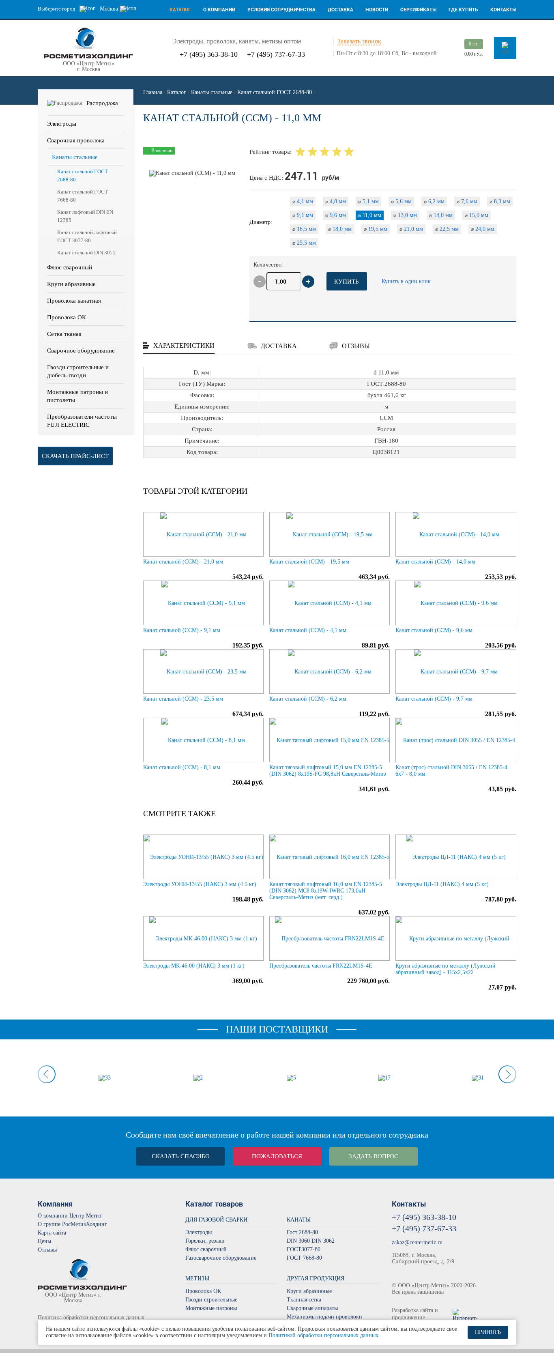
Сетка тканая (64, 334)
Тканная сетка (304, 1300)
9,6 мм (335, 215)
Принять (488, 1332)
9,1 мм (302, 215)
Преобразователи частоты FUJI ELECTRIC (82, 420)
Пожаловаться (277, 1156)
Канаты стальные (75, 157)
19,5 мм (375, 229)
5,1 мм (368, 201)
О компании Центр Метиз (69, 1216)
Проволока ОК (66, 317)
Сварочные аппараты (312, 1308)
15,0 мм (476, 215)
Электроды (61, 123)
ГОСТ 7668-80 (304, 1258)
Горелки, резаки (205, 1241)
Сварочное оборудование (81, 350)
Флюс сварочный (69, 267)
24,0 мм (482, 229)
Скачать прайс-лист (75, 456)
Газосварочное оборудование (220, 1258)
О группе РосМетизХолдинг (72, 1224)
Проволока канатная (74, 300)
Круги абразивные (71, 284)
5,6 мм (401, 201)
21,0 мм (411, 229)
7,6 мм (467, 201)
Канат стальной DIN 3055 (86, 253)
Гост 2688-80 (302, 1232)
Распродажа (102, 103)
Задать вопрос (373, 1156)
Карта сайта (52, 1233)
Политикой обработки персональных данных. (324, 1335)
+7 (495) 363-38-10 (209, 54)
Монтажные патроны (211, 1308)
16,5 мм (304, 229)
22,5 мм (447, 229)
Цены (44, 1241)
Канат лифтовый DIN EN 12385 (85, 216)
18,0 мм (340, 229)
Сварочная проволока (76, 140)
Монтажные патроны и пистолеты (77, 396)
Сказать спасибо (181, 1156)
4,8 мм (335, 201)
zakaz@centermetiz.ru (417, 1242)
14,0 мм (441, 215)
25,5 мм (304, 243)
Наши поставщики (277, 1029)
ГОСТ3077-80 (303, 1249)
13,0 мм (405, 215)
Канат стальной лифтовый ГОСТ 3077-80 (87, 236)
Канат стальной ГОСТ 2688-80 (82, 175)
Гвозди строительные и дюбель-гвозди (78, 371)
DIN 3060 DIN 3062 (311, 1241)
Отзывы (47, 1250)
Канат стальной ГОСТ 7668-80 (82, 196)
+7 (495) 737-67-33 (276, 54)
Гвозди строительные (211, 1300)
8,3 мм (500, 201)
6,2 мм (434, 201)
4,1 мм (302, 201)
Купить (346, 281)
